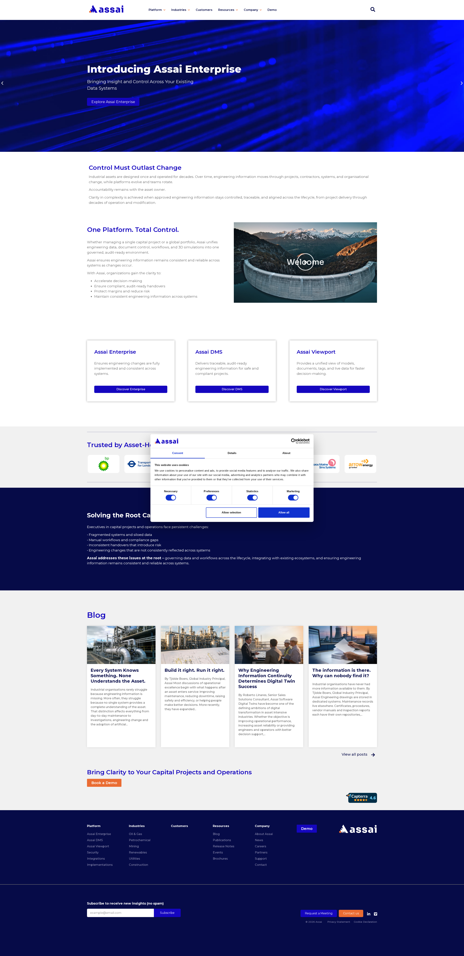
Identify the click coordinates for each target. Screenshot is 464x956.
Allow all (283, 512)
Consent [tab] (177, 453)
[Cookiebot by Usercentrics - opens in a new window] (294, 441)
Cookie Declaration (365, 921)
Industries (137, 826)
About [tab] (286, 453)
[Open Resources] (237, 10)
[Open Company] (261, 10)
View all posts (354, 754)
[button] (2, 83)
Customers (179, 826)
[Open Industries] (189, 10)
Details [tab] (232, 453)
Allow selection (231, 512)
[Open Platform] (164, 10)
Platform (94, 826)
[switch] (211, 497)
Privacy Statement (338, 921)
